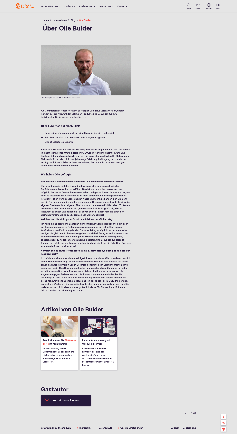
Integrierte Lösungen (49, 6)
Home (45, 20)
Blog (73, 20)
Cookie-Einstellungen (131, 427)
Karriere (120, 6)
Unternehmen (105, 6)
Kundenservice (85, 6)
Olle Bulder (85, 20)
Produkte (68, 6)
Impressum (85, 427)
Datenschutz (105, 427)
